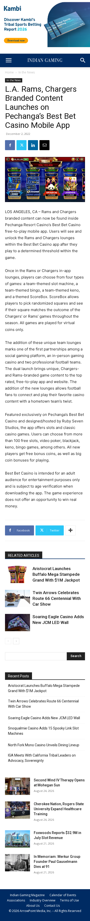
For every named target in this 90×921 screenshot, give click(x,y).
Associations (16, 900)
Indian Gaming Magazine (27, 895)
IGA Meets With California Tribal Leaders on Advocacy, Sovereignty (42, 758)
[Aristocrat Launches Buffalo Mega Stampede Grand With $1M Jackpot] (17, 574)
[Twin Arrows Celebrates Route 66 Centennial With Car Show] (17, 598)
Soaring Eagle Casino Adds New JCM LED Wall (44, 718)
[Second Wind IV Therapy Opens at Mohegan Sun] (17, 786)
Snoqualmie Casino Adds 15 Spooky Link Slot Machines (43, 730)
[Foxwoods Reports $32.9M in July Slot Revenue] (17, 839)
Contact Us (52, 905)
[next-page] (16, 641)
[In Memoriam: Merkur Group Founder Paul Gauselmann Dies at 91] (17, 862)
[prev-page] (8, 641)
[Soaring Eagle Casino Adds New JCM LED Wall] (17, 622)
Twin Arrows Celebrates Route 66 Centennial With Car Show (56, 598)
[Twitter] (21, 145)
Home (9, 72)
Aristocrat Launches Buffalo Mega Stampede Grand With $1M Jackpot (56, 574)
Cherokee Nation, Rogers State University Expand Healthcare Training (59, 809)
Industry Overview (42, 900)
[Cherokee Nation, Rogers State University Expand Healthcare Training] (17, 810)
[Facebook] (10, 145)
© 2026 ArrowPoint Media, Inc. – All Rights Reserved (45, 911)
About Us (33, 905)
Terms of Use (69, 900)
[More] (70, 530)
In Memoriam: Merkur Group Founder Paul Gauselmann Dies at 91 (57, 862)
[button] (8, 60)
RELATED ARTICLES (23, 556)
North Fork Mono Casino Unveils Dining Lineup (43, 745)
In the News (26, 72)
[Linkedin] (33, 145)
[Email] (45, 145)
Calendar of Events (63, 895)
